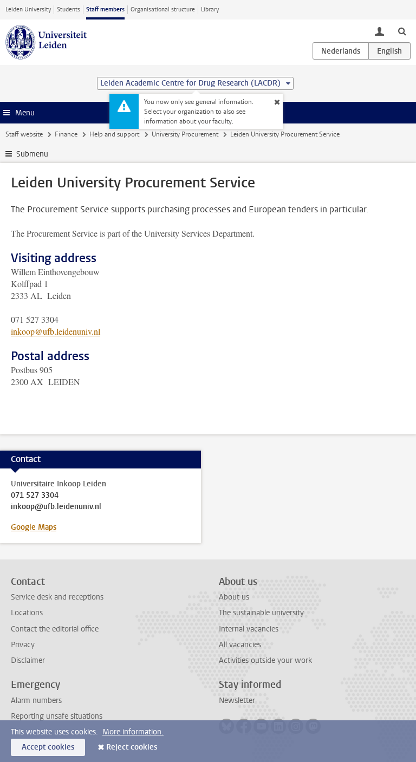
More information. (133, 732)
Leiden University (28, 9)
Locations (27, 613)
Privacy (23, 645)
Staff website (24, 134)
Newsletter (237, 700)
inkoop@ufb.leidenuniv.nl (55, 331)
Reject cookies (131, 747)
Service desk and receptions (57, 597)
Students (68, 9)
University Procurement (185, 134)
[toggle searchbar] (402, 31)
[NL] (341, 51)
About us (234, 597)
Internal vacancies (248, 629)
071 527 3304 (34, 495)
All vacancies (240, 645)
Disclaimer (28, 660)
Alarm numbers (36, 700)
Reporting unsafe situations (56, 716)
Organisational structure (163, 9)
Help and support (114, 134)
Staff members (105, 9)
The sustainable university (261, 613)
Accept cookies (48, 747)
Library (210, 9)
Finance (66, 134)
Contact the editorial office (55, 629)
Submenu (32, 154)
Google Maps (33, 527)
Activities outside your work (265, 660)
